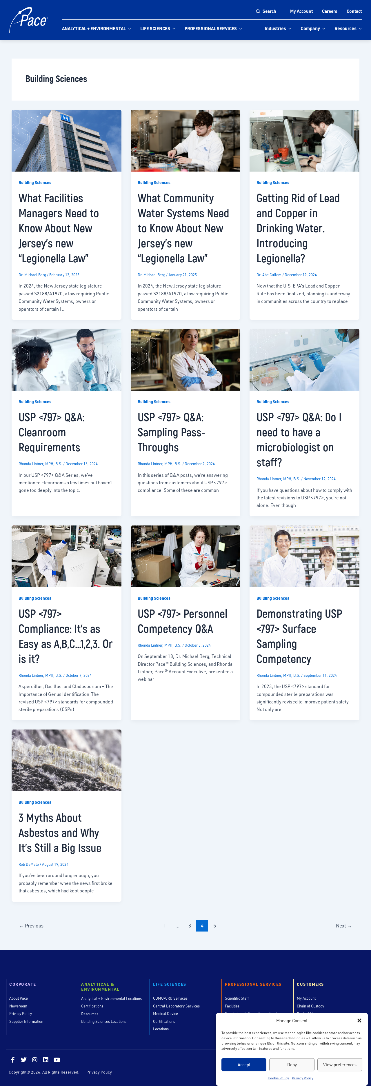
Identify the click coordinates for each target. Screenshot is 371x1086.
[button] (359, 1020)
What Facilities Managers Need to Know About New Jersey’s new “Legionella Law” (59, 227)
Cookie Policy (278, 1078)
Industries (275, 28)
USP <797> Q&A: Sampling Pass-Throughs (171, 432)
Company (310, 28)
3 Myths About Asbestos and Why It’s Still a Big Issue (60, 832)
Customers (310, 984)
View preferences (340, 1064)
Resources (345, 28)
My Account (301, 11)
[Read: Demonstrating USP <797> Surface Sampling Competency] (304, 555)
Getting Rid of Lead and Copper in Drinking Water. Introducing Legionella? (298, 227)
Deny (292, 1064)
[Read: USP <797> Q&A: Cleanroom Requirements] (66, 359)
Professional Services (211, 28)
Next (344, 925)
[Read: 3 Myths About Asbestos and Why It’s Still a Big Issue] (66, 759)
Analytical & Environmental (100, 987)
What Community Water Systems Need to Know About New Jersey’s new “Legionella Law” (183, 227)
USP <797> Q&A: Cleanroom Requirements (51, 432)
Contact (354, 11)
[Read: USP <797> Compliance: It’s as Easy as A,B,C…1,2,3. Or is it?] (66, 555)
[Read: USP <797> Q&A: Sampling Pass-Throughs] (186, 359)
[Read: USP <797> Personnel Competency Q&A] (186, 555)
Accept (244, 1064)
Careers (329, 11)
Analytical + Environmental (94, 28)
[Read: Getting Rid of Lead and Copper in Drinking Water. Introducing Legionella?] (304, 140)
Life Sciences (155, 28)
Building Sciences (35, 182)
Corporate (22, 984)
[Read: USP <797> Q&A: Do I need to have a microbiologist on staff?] (304, 359)
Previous (31, 925)
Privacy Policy (302, 1078)
